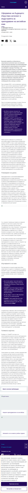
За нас (2, 444)
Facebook (6, 454)
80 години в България (6, 447)
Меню (3, 7)
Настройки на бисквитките (14, 488)
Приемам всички (14, 484)
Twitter (18, 454)
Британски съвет (4, 3)
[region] (14, 474)
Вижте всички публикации (11, 389)
